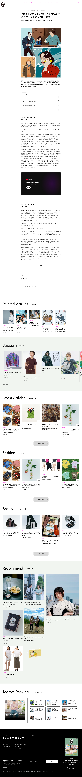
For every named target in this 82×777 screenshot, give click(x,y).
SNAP (9, 730)
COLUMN (64, 730)
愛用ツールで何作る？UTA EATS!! (20, 748)
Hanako (24, 771)
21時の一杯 (17, 750)
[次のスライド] (5, 384)
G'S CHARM (23, 730)
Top (21, 10)
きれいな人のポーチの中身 (7, 748)
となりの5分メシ (18, 746)
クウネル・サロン (45, 771)
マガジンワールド (18, 774)
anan (3, 771)
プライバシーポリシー (14, 763)
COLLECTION (15, 730)
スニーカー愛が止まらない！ (7, 744)
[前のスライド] (4, 384)
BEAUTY (29, 730)
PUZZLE (77, 730)
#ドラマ (22, 286)
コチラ (35, 86)
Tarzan (32, 771)
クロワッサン (14, 771)
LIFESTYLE (47, 730)
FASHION (4, 730)
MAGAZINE (4, 732)
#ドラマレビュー (28, 286)
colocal (35, 771)
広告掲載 (24, 774)
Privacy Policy (29, 774)
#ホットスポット (35, 286)
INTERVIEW (41, 730)
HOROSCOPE (71, 730)
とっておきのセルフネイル (7, 746)
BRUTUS (6, 771)
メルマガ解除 (5, 767)
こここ (50, 771)
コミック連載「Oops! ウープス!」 (20, 744)
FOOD (53, 730)
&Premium (28, 771)
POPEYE (10, 771)
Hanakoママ (39, 771)
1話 (22, 123)
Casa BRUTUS (20, 771)
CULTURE (34, 730)
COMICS (58, 730)
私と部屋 (4, 750)
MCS (52, 771)
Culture (24, 10)
